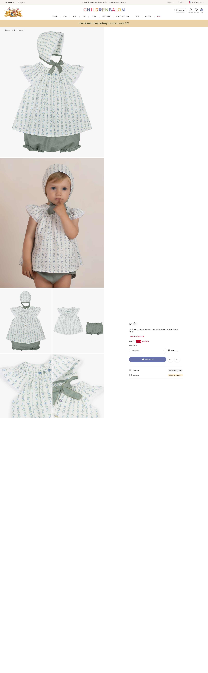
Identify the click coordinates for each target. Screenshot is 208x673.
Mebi (133, 323)
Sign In (22, 2)
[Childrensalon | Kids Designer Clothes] (13, 12)
